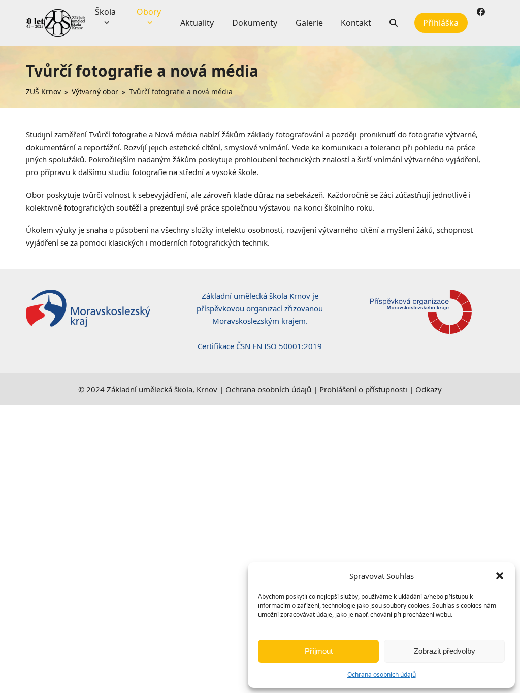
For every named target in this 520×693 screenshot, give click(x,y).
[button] (500, 576)
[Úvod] (55, 23)
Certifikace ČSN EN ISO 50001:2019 (260, 346)
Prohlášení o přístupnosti (363, 389)
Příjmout (319, 651)
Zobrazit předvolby (444, 651)
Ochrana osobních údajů (381, 674)
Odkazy (428, 389)
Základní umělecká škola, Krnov (162, 389)
